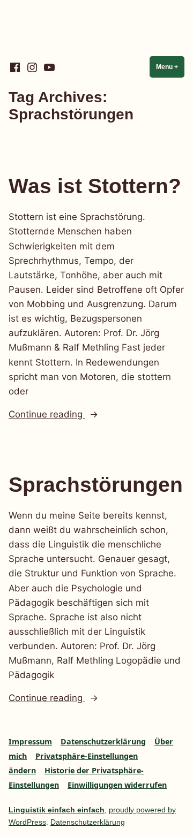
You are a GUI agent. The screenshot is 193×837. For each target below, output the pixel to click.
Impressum (30, 741)
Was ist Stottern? (95, 185)
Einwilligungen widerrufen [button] (117, 785)
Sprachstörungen (96, 484)
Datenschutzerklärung (103, 741)
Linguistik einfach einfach (57, 809)
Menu (170, 67)
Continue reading (68, 415)
